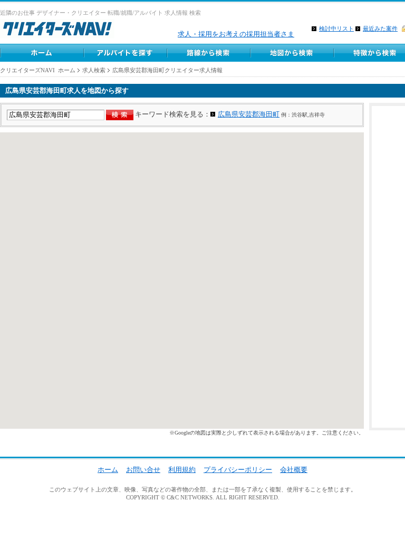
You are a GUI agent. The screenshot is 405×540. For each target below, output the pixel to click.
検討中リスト (336, 28)
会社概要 (293, 470)
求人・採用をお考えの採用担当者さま (236, 34)
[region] (182, 280)
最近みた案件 (380, 28)
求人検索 (93, 70)
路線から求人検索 (208, 53)
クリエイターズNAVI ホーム (37, 70)
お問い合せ (143, 470)
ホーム (41, 53)
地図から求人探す (291, 53)
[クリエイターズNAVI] (57, 30)
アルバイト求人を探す (125, 53)
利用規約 (182, 470)
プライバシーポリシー (238, 470)
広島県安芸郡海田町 (248, 114)
